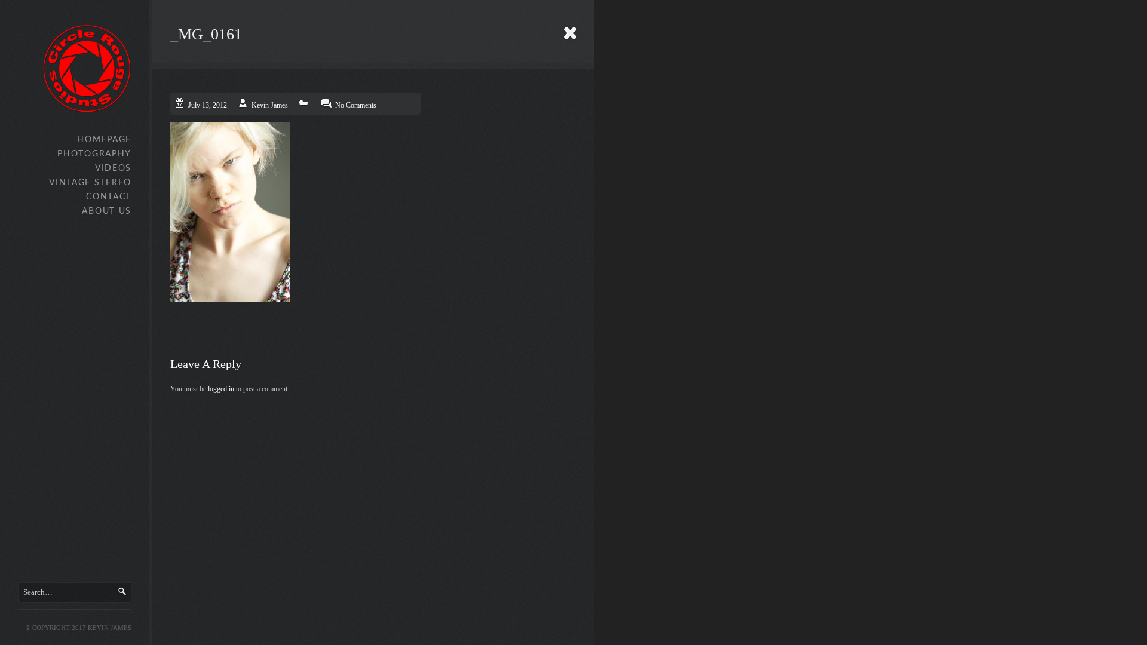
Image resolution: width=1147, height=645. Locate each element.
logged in (221, 389)
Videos (113, 168)
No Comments (355, 105)
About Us (106, 211)
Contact (108, 197)
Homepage (104, 140)
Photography (94, 154)
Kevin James (270, 105)
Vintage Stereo (90, 183)
